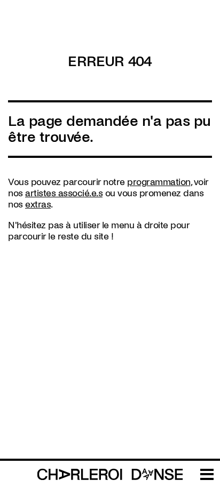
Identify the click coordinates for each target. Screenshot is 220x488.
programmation (159, 182)
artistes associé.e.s (64, 193)
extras (38, 204)
